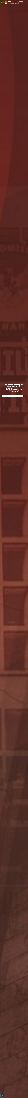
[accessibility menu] (2, 1095)
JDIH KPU (21, 2)
